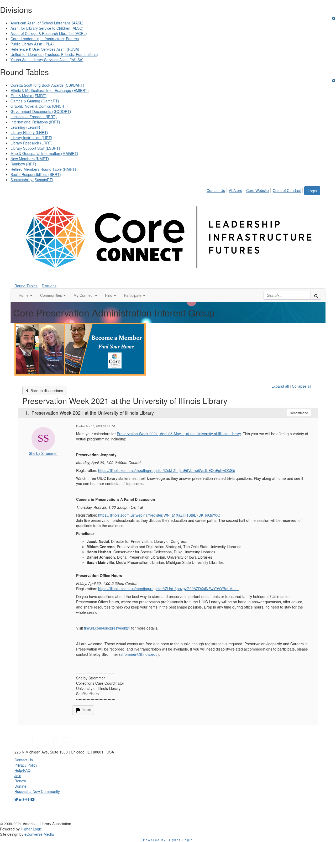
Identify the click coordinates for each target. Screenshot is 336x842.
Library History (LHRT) (29, 132)
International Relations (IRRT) (35, 121)
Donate (20, 786)
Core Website (257, 190)
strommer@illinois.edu (139, 654)
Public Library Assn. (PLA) (32, 43)
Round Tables (26, 285)
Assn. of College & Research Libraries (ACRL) (48, 33)
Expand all (280, 386)
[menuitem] (217, 189)
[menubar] (255, 189)
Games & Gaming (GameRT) (34, 100)
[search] (316, 295)
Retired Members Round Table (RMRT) (43, 169)
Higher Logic (31, 828)
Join (17, 775)
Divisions (49, 285)
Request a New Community (37, 791)
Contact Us (216, 190)
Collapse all (301, 386)
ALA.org (235, 190)
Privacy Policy (25, 765)
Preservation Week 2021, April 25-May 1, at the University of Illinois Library (179, 433)
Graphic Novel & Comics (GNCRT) (39, 106)
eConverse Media (39, 834)
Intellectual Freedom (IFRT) (33, 116)
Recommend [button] (299, 412)
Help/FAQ (22, 770)
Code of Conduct (287, 190)
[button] (25, 295)
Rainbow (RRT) (23, 164)
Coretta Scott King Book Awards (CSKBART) (47, 85)
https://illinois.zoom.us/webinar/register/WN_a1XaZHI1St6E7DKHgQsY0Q (159, 515)
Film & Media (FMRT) (28, 95)
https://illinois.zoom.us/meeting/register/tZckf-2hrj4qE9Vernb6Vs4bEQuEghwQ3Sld (166, 470)
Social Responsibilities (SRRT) (35, 174)
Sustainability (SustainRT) (31, 179)
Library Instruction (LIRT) (31, 137)
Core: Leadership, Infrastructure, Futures (44, 38)
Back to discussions (46, 390)
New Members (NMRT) (29, 158)
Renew (20, 780)
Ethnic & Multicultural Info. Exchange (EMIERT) (49, 90)
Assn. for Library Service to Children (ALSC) (46, 28)
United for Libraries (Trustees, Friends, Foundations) (54, 54)
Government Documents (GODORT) (40, 111)
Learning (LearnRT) (27, 127)
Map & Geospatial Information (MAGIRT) (44, 153)
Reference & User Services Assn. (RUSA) (44, 49)
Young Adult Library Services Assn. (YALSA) (46, 59)
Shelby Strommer (43, 453)
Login (312, 190)
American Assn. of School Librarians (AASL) (46, 22)
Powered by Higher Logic (168, 840)
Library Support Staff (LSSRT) (35, 148)
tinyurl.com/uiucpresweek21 (107, 628)
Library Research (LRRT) (31, 142)
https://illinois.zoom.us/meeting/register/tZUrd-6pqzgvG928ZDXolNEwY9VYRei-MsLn (168, 588)
